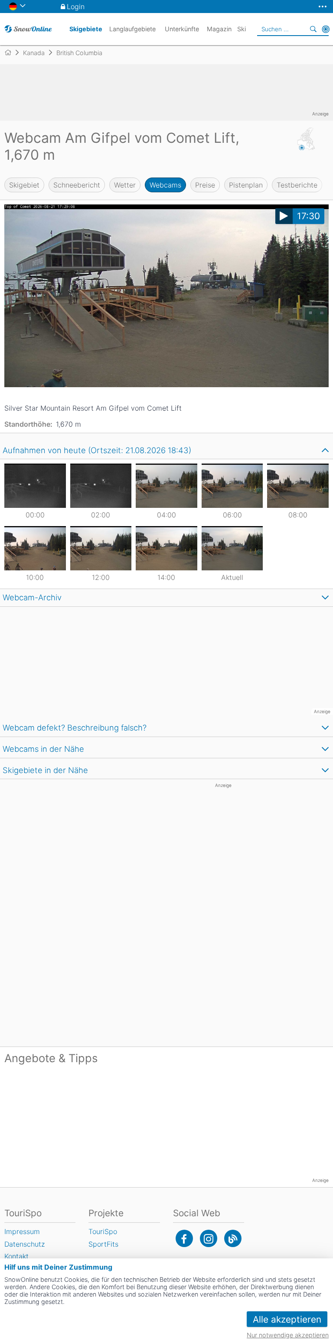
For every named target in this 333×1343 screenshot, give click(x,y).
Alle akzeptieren (287, 1319)
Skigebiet (24, 185)
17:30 (308, 216)
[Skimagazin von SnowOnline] (233, 1238)
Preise (205, 185)
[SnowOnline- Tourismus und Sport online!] (11, 52)
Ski (241, 29)
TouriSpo (102, 1231)
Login (76, 6)
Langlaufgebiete (132, 29)
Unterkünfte (182, 29)
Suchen (313, 29)
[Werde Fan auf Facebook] (184, 1238)
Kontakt (16, 1256)
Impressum (22, 1231)
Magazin (219, 29)
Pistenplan (246, 185)
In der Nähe (325, 29)
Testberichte (297, 185)
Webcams (165, 185)
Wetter (125, 185)
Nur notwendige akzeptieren (288, 1335)
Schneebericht (76, 185)
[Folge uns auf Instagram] (208, 1238)
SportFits (103, 1244)
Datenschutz (24, 1244)
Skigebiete (85, 29)
